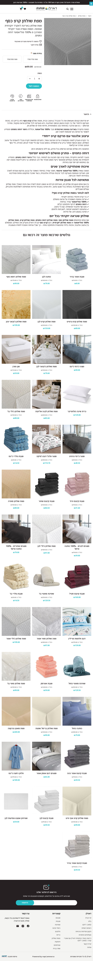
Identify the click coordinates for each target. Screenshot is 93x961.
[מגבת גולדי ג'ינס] (16, 439)
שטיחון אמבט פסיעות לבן (16, 818)
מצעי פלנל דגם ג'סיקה (47, 456)
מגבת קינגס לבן (46, 818)
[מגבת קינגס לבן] (46, 801)
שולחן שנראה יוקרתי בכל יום (69, 216)
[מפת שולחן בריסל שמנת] (46, 711)
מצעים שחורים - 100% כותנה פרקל (16, 547)
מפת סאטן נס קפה (16, 728)
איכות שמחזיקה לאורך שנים (70, 166)
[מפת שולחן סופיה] (16, 484)
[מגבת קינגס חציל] (76, 576)
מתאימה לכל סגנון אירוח (72, 180)
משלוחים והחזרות (85, 935)
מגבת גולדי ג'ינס (16, 456)
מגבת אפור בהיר (77, 276)
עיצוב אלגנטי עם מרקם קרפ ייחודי (65, 136)
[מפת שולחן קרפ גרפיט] (76, 304)
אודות (89, 947)
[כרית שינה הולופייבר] (76, 394)
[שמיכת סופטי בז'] (46, 576)
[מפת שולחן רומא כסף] (16, 259)
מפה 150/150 (32, 59)
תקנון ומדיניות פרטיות (83, 931)
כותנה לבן (46, 276)
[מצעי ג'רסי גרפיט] (76, 439)
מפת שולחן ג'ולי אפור (16, 638)
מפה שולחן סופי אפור (46, 638)
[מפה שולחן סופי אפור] (46, 621)
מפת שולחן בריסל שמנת (46, 728)
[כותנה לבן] (46, 259)
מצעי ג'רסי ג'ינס (77, 366)
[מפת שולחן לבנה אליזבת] (46, 394)
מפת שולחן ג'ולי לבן (47, 546)
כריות (58, 935)
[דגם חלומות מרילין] (76, 621)
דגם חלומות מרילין (77, 638)
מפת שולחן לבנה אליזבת (46, 411)
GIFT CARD (86, 924)
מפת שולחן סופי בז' (16, 683)
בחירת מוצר (37, 53)
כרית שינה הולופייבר (77, 411)
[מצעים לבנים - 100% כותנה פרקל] (76, 529)
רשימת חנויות (86, 928)
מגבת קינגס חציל (77, 593)
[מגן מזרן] (16, 349)
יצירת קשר (87, 944)
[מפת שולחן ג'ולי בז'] (16, 394)
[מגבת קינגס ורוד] (76, 484)
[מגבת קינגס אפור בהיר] (76, 846)
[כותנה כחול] (76, 711)
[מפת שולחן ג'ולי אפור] (16, 621)
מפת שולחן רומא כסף (16, 276)
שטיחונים (57, 945)
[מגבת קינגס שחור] (46, 484)
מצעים (58, 918)
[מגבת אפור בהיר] (76, 259)
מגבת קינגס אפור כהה (77, 773)
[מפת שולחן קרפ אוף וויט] (76, 801)
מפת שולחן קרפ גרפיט (77, 321)
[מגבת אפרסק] (46, 666)
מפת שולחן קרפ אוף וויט (77, 818)
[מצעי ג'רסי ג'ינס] (76, 349)
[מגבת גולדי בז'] (16, 576)
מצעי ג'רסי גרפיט (77, 456)
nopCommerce (48, 956)
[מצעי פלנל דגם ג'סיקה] (46, 439)
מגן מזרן (16, 366)
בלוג (89, 921)
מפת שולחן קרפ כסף (23, 21)
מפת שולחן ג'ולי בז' (16, 411)
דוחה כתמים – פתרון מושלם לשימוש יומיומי (59, 153)
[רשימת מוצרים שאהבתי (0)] (25, 9)
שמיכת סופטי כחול (77, 683)
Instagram (23, 926)
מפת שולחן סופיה (16, 501)
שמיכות (57, 924)
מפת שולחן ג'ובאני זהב (16, 321)
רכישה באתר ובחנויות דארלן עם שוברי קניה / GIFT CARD (77, 939)
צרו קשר (25, 913)
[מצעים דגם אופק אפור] (46, 756)
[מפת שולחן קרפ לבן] (46, 304)
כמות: (39, 73)
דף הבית (88, 918)
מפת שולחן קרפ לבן (46, 321)
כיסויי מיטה (56, 928)
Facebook (28, 926)
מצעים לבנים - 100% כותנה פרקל (77, 547)
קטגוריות (56, 913)
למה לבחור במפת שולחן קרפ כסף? (70, 192)
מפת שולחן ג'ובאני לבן (46, 366)
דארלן (88, 913)
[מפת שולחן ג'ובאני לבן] (46, 349)
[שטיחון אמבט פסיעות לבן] (16, 801)
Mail (17, 926)
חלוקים (57, 931)
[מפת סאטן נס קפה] (16, 711)
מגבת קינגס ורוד (77, 501)
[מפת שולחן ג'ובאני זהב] (16, 304)
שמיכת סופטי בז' (46, 593)
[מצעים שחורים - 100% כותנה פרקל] (16, 529)
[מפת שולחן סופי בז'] (16, 666)
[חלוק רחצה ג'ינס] (16, 756)
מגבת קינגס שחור (46, 501)
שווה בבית (56, 948)
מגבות (58, 921)
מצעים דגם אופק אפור (46, 773)
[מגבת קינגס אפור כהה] (76, 756)
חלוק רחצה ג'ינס (16, 773)
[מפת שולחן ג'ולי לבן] (46, 529)
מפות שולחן (56, 938)
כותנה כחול (77, 728)
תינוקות (57, 941)
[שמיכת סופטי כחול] (76, 666)
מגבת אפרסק (46, 683)
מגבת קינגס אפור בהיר (77, 863)
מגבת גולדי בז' (16, 593)
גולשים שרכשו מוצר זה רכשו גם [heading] (46, 234)
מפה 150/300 (12, 59)
